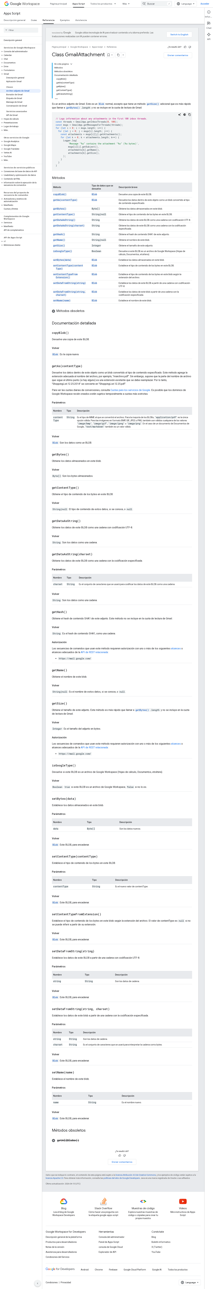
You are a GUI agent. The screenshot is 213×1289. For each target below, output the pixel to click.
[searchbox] (21, 30)
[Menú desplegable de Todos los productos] (116, 3)
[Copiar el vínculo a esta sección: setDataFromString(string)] (98, 951)
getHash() (59, 234)
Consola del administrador (111, 1237)
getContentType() (64, 214)
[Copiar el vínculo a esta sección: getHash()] (71, 612)
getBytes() (73, 107)
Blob (94, 194)
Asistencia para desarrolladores (61, 1252)
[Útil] (185, 47)
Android (85, 1269)
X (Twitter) (157, 1247)
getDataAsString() (64, 219)
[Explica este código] (179, 114)
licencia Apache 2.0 (54, 1178)
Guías (34, 20)
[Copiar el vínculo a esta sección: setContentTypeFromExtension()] (105, 914)
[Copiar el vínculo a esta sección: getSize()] (71, 704)
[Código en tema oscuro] (184, 114)
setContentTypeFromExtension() (65, 276)
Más (125, 3)
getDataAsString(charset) (69, 225)
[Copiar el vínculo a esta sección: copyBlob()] (73, 333)
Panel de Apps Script (109, 1242)
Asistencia (81, 20)
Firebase (113, 1269)
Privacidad (66, 1282)
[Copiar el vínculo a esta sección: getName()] (71, 670)
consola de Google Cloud (111, 1247)
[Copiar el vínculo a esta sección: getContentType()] (83, 488)
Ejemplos (65, 20)
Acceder (205, 3)
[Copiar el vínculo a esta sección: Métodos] (68, 178)
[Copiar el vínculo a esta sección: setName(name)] (78, 1072)
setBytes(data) (62, 259)
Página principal (58, 3)
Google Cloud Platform (135, 1269)
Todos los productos (101, 3)
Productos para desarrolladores (61, 1242)
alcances (176, 648)
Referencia (48, 20)
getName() (59, 239)
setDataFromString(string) (69, 283)
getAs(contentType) (65, 199)
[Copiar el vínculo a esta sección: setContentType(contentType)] (101, 857)
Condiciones (52, 1282)
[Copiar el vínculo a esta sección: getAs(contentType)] (86, 366)
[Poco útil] (189, 47)
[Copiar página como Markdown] (118, 55)
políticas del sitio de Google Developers (122, 1178)
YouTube (156, 1252)
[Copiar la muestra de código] (189, 114)
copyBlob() (59, 194)
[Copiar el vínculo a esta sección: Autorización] (70, 642)
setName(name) (61, 300)
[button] (20, 51)
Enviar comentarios (178, 55)
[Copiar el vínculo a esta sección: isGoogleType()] (80, 766)
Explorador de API (107, 1252)
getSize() (153, 103)
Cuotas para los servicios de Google (130, 390)
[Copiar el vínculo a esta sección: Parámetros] (68, 403)
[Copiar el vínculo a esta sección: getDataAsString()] (84, 521)
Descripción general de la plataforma (64, 1237)
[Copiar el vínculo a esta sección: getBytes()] (73, 455)
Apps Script (78, 3)
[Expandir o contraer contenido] (71, 64)
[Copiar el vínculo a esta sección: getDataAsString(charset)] (96, 554)
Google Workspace (79, 47)
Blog (154, 1237)
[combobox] (156, 4)
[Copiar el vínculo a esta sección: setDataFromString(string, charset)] (113, 1009)
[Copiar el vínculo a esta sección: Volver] (62, 348)
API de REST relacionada (94, 652)
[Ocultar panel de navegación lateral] (37, 1283)
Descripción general (14, 20)
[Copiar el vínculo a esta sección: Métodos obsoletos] (88, 311)
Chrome (99, 1269)
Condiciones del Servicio (57, 1257)
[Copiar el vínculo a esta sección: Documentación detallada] (99, 323)
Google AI (157, 1269)
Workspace (31, 4)
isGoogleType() (62, 251)
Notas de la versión (55, 1247)
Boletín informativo (161, 1242)
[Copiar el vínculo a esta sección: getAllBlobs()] (83, 1140)
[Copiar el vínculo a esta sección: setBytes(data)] (80, 799)
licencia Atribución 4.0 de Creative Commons (136, 1175)
